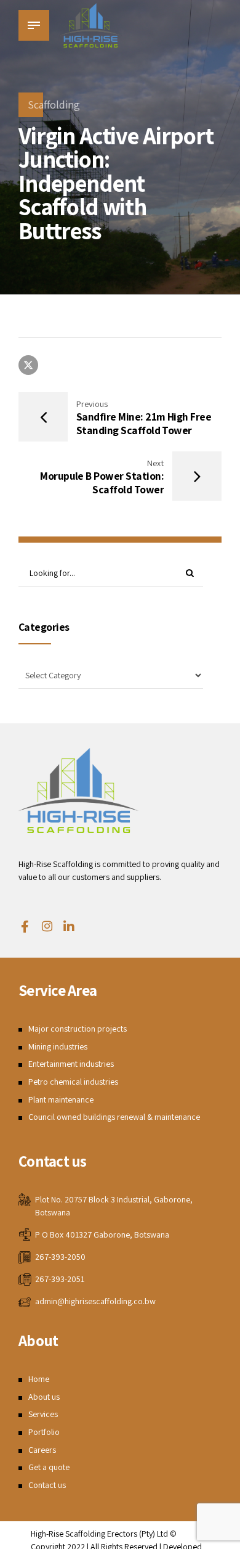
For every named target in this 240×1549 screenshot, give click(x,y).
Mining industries (57, 1046)
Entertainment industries (71, 1063)
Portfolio (44, 1431)
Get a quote (49, 1467)
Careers (42, 1449)
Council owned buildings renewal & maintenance (114, 1116)
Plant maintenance (61, 1099)
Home (38, 1378)
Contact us (47, 1484)
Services (43, 1414)
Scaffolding (54, 104)
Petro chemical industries (73, 1081)
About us (44, 1396)
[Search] (189, 573)
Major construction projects (77, 1028)
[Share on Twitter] (28, 365)
